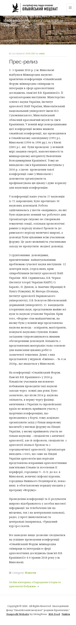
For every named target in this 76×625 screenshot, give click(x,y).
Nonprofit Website (17, 614)
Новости (30, 572)
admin (42, 53)
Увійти (66, 614)
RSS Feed (54, 614)
